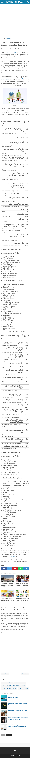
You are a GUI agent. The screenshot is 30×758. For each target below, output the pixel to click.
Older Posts (25, 674)
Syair (20, 688)
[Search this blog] (28, 2)
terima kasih (25, 560)
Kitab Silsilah (22, 683)
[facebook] (4, 568)
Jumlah (9, 683)
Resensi (9, 688)
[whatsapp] (20, 568)
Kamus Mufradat (15, 2)
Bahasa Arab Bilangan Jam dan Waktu (17, 710)
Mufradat (8, 685)
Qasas (3, 688)
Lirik (3, 685)
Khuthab (15, 683)
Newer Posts (5, 674)
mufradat (13, 556)
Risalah (15, 688)
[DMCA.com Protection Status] (7, 735)
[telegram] (26, 568)
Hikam (3, 683)
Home (15, 750)
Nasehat (23, 685)
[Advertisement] (15, 21)
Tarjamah (25, 688)
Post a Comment (19, 48)
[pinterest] (15, 568)
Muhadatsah (16, 685)
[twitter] (9, 568)
